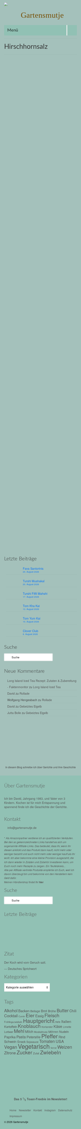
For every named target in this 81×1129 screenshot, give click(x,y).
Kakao (62, 379)
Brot (21, 543)
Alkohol (10, 1010)
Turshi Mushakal (33, 581)
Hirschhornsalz (48, 211)
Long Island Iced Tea (47, 687)
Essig (39, 1015)
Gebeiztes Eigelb (31, 706)
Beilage (35, 1011)
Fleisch (51, 1015)
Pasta (21, 1036)
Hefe (49, 543)
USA (60, 1041)
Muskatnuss (41, 1031)
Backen (13, 211)
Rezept (30, 155)
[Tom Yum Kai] (13, 937)
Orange (70, 216)
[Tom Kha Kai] (66, 926)
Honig (62, 211)
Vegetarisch (37, 220)
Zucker (24, 1052)
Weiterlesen (42, 201)
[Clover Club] (30, 937)
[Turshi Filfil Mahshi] (48, 926)
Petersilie (33, 1037)
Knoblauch (29, 1025)
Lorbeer (8, 1032)
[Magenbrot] (40, 270)
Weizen (49, 220)
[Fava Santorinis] (13, 926)
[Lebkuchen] (40, 101)
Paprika (10, 1036)
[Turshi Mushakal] (30, 926)
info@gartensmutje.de (22, 828)
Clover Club (30, 631)
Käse (58, 1026)
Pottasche (13, 220)
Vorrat (53, 1047)
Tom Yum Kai (31, 618)
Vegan (10, 1047)
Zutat (72, 548)
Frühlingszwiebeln (13, 1021)
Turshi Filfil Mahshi (35, 593)
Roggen (24, 220)
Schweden (38, 548)
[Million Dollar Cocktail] (48, 937)
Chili (72, 1010)
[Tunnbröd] (40, 433)
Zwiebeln (50, 1052)
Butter (12, 379)
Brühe (52, 1011)
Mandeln (46, 216)
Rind (62, 1037)
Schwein (10, 1041)
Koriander (47, 1026)
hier (41, 882)
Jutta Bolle (14, 713)
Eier (36, 211)
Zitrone (59, 220)
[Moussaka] (66, 937)
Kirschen (12, 216)
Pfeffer (49, 1036)
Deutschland (26, 211)
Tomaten (47, 1041)
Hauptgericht (38, 1020)
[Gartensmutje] (40, 15)
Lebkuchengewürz (29, 216)
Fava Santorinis (33, 568)
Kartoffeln (10, 1026)
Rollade (24, 693)
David (11, 693)
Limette (67, 1026)
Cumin (21, 1016)
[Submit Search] (7, 657)
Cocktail (11, 1015)
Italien (66, 1021)
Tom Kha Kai (31, 606)
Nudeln (64, 1031)
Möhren (53, 1032)
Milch (62, 216)
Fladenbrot (39, 543)
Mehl (55, 216)
